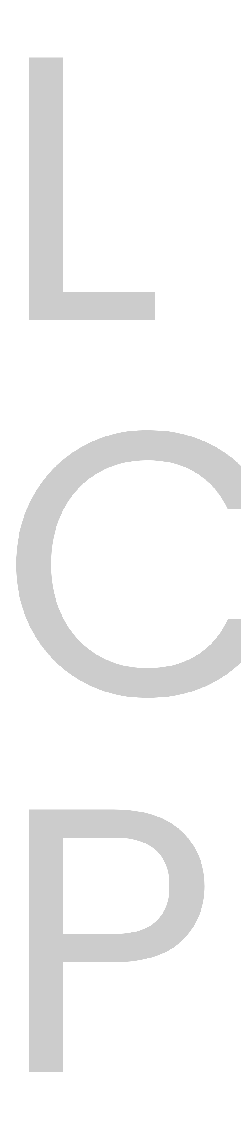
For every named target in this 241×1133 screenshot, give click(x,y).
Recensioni (143, 402)
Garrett (55, 275)
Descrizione (99, 402)
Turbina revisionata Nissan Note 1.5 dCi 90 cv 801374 (97, 227)
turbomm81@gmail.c (68, 757)
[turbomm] (47, 41)
